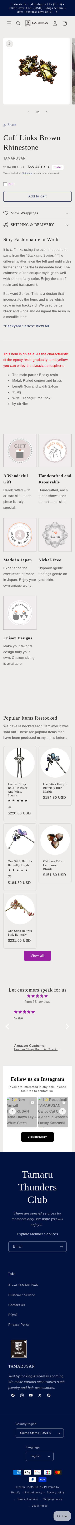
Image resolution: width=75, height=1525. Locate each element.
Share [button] (12, 124)
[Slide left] (28, 112)
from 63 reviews (37, 1001)
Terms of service (27, 1499)
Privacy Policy (19, 1324)
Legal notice (40, 1505)
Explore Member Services (37, 1234)
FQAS (13, 1314)
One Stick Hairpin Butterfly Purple (20, 863)
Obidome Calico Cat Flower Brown (53, 865)
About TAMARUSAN (23, 1285)
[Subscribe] (61, 1246)
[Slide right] (46, 112)
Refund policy (33, 1492)
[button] (9, 23)
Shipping (27, 173)
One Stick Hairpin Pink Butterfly (20, 932)
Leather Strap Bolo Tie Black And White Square (18, 789)
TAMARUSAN (35, 1487)
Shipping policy (52, 1499)
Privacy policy (55, 1492)
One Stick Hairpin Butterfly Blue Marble (55, 787)
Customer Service (21, 1295)
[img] (37, 996)
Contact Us (16, 1305)
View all (37, 955)
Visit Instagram (37, 1136)
